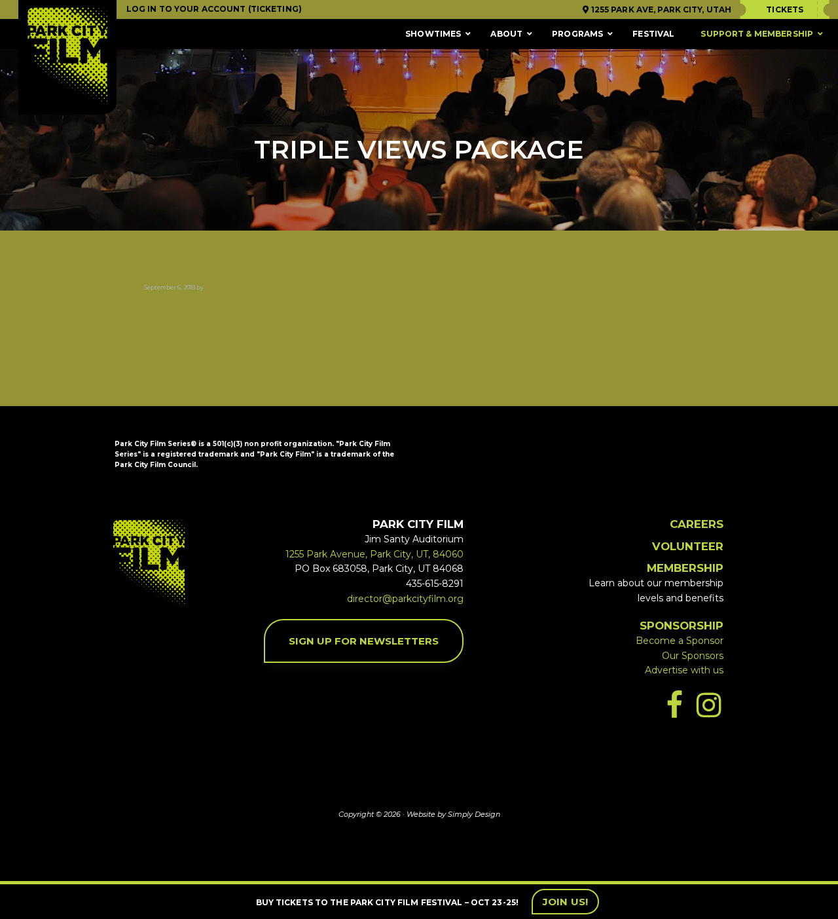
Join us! (565, 901)
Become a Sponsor (679, 641)
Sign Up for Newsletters (364, 641)
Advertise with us (684, 670)
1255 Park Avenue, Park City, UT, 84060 (374, 554)
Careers (696, 524)
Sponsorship (681, 625)
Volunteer (687, 546)
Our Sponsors (692, 656)
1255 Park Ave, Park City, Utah (660, 9)
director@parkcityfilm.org (405, 599)
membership (685, 567)
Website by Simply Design (453, 814)
